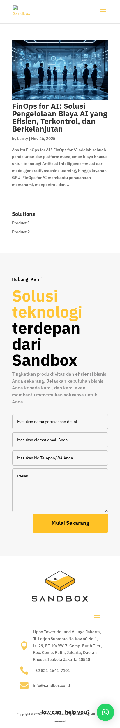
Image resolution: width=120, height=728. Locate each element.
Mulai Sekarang (70, 522)
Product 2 (21, 232)
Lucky (22, 138)
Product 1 (21, 222)
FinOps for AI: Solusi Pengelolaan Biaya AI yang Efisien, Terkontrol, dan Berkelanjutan (59, 117)
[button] (105, 712)
